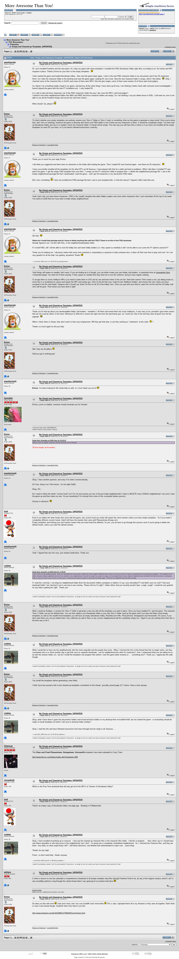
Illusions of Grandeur (39, 145)
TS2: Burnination (15, 42)
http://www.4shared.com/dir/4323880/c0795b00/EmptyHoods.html (58, 913)
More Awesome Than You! (18, 40)
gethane (7, 872)
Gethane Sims (37, 890)
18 (15, 51)
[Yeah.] (8, 148)
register (29, 12)
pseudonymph (10, 381)
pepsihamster (10, 62)
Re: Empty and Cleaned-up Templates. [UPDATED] (60, 63)
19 (18, 51)
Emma (7, 114)
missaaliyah (9, 780)
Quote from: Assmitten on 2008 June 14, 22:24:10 (49, 440)
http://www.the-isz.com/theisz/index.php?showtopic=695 (55, 757)
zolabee (7, 566)
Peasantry (14, 44)
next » (174, 47)
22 (26, 51)
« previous (168, 47)
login (23, 12)
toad (6, 511)
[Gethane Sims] (8, 886)
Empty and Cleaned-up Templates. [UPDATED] (32, 47)
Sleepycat (8, 746)
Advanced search (55, 23)
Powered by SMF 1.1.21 (79, 954)
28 (31, 51)
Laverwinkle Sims (52, 145)
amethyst (152, 30)
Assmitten (8, 398)
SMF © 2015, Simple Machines (98, 954)
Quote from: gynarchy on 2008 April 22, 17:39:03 (48, 572)
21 (24, 51)
